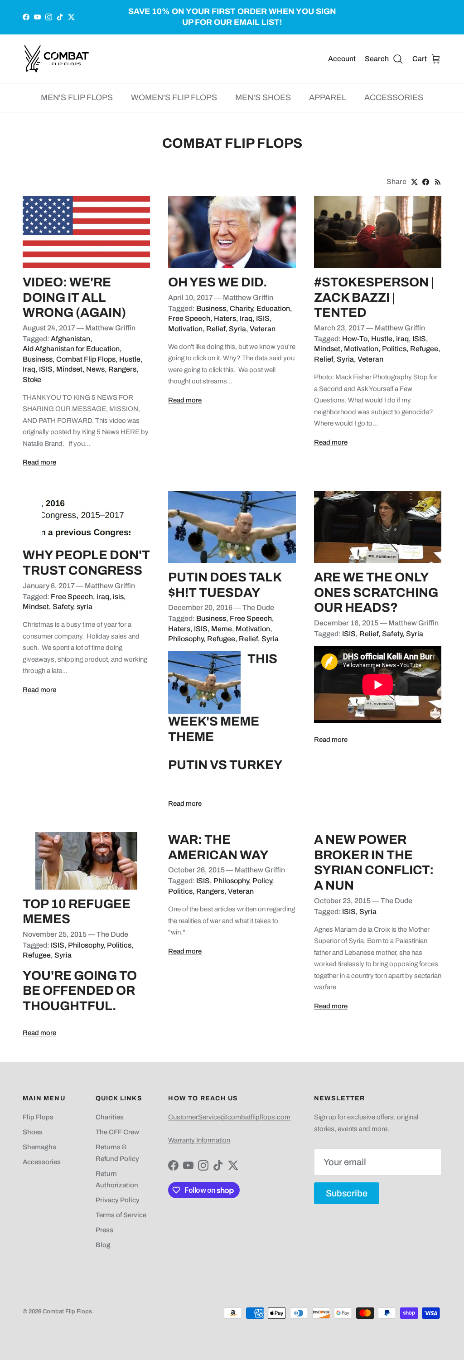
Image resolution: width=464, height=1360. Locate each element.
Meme (221, 629)
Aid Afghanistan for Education (71, 349)
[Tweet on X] (414, 182)
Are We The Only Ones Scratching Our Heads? (376, 592)
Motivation (185, 329)
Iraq (29, 369)
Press (104, 1230)
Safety (63, 606)
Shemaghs (39, 1147)
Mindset (69, 369)
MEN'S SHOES (263, 97)
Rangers (122, 369)
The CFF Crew (117, 1132)
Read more (39, 462)
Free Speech (189, 318)
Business (38, 359)
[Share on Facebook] (425, 182)
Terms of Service (121, 1215)
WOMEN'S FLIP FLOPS (174, 97)
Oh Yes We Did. (217, 282)
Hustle (129, 359)
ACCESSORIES (393, 97)
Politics (394, 349)
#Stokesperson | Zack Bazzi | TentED (374, 297)
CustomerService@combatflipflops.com (229, 1117)
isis (118, 596)
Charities (110, 1117)
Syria (237, 329)
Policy (262, 881)
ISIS (46, 369)
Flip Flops (38, 1117)
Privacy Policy (118, 1200)
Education (273, 308)
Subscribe (346, 1193)
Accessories (42, 1162)
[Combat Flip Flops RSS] (438, 182)
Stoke (32, 379)
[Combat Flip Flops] (57, 59)
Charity (241, 308)
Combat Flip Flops (86, 359)
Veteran (263, 329)
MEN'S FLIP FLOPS (77, 97)
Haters (225, 318)
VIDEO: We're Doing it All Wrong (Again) (74, 297)
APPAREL (327, 97)
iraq (402, 339)
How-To (354, 339)
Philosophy (185, 639)
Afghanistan (70, 339)
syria (84, 606)
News (95, 369)
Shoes (33, 1132)
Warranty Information (199, 1140)
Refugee (424, 349)
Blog (103, 1245)
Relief (215, 329)
